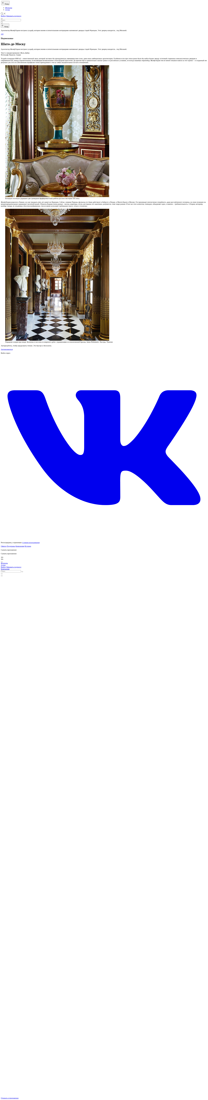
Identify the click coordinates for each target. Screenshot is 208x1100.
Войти (3, 16)
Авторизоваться (7, 349)
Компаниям (20, 546)
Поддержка (11, 546)
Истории (28, 546)
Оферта (3, 546)
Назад (6, 4)
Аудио (7, 10)
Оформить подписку (13, 16)
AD (2, 34)
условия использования (31, 542)
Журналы (8, 8)
